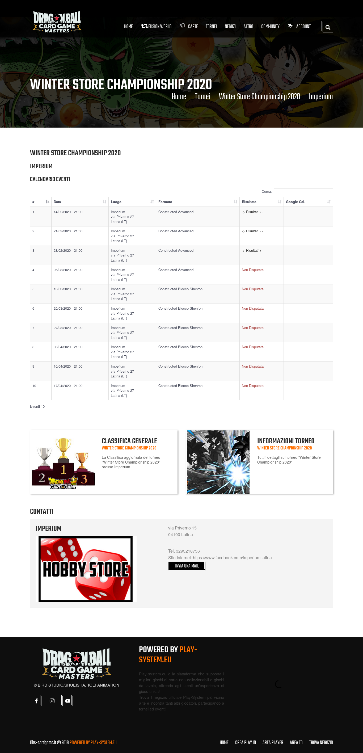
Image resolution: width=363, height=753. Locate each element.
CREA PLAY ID (245, 743)
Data (57, 201)
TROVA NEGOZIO (321, 743)
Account (303, 27)
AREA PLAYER (273, 743)
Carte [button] (193, 27)
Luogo (116, 201)
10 (34, 385)
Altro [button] (248, 27)
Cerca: (267, 191)
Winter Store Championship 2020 (259, 97)
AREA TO (296, 743)
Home (128, 27)
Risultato (249, 201)
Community (270, 27)
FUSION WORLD (159, 27)
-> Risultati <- (252, 211)
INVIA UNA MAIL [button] (187, 566)
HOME (224, 743)
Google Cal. (295, 201)
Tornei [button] (211, 27)
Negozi (230, 27)
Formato (165, 201)
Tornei (202, 97)
